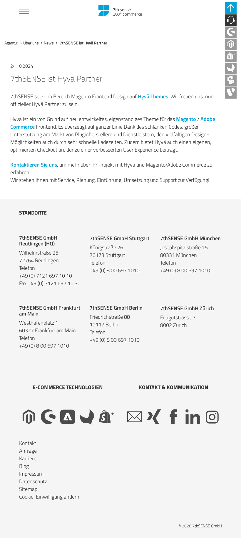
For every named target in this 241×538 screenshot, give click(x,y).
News (49, 43)
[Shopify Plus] (106, 417)
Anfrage (28, 451)
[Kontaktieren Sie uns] (231, 20)
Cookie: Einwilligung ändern (49, 497)
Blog (24, 466)
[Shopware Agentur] (231, 32)
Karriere (27, 458)
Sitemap (28, 489)
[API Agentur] (231, 81)
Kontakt (27, 443)
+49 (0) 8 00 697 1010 (115, 270)
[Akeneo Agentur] (231, 68)
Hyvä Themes (153, 96)
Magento (186, 119)
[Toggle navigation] (24, 12)
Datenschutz (33, 481)
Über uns (31, 43)
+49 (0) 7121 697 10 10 (45, 276)
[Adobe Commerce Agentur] (67, 417)
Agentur (11, 43)
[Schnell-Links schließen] (231, 8)
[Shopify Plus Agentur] (231, 56)
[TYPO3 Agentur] (231, 93)
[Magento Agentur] (231, 44)
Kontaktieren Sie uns (33, 165)
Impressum (31, 474)
